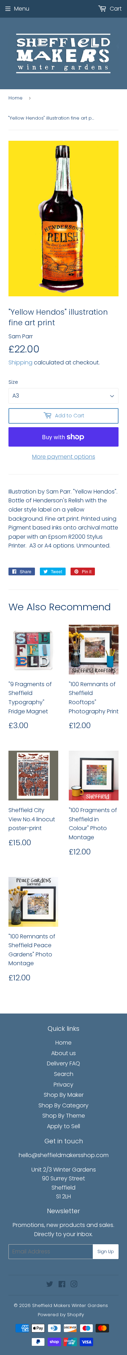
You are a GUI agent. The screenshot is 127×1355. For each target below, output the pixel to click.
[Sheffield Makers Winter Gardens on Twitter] (49, 1285)
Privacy (63, 1085)
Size (13, 382)
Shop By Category (63, 1105)
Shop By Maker (64, 1095)
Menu (21, 9)
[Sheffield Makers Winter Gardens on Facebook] (62, 1285)
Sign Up (105, 1251)
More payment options (63, 457)
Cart (115, 9)
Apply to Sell (63, 1126)
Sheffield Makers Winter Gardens (70, 1305)
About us (63, 1053)
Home (15, 98)
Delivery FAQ (63, 1063)
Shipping (20, 362)
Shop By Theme (63, 1116)
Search (63, 1074)
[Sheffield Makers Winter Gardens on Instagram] (74, 1285)
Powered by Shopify (61, 1314)
